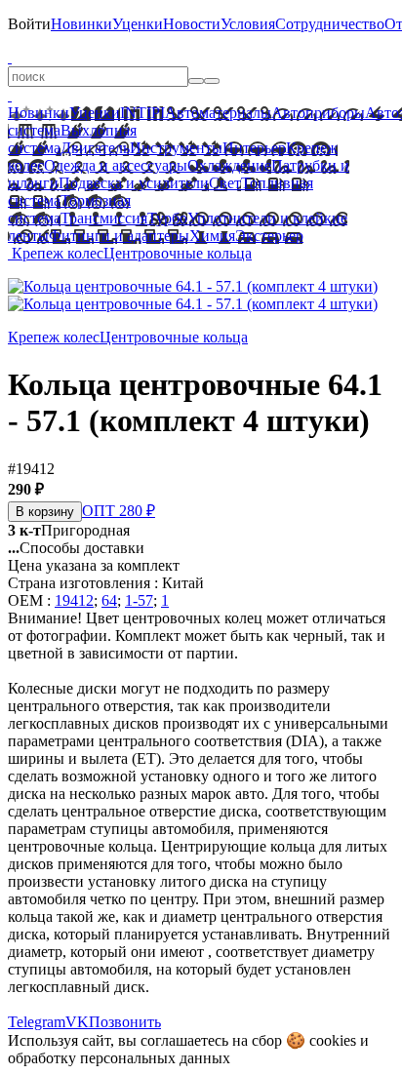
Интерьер (254, 147)
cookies (332, 1040)
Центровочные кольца (177, 253)
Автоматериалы (218, 112)
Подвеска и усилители (134, 183)
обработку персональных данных (119, 1058)
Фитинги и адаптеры (119, 235)
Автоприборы (318, 112)
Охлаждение (229, 165)
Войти (29, 24)
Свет (225, 183)
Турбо (167, 218)
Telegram (36, 1022)
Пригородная (69, 530)
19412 (74, 600)
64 (109, 600)
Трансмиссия (103, 218)
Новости (192, 24)
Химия (212, 235)
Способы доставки (76, 547)
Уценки (137, 24)
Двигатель (95, 147)
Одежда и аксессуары (115, 165)
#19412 (31, 468)
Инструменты (176, 147)
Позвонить (125, 1022)
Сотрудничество (329, 24)
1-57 (139, 600)
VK (77, 1022)
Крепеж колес (57, 253)
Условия (248, 24)
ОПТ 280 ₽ (118, 510)
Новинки (81, 24)
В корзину (45, 511)
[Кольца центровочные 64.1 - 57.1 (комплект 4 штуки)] (193, 286)
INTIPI (142, 112)
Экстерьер (269, 235)
